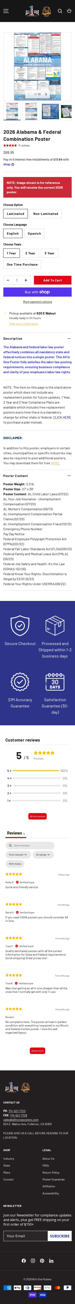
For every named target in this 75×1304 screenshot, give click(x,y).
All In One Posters (41, 1279)
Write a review (37, 816)
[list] (37, 66)
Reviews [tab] (16, 832)
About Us (48, 1158)
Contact (8, 1179)
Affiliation (48, 1186)
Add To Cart (52, 280)
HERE (55, 463)
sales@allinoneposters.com (21, 1119)
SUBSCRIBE (60, 1235)
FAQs (45, 1165)
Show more (37, 1050)
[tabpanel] (37, 950)
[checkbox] (15, 864)
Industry (8, 1158)
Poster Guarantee (53, 1179)
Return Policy (50, 1172)
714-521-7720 (17, 1111)
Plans (6, 1172)
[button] (37, 770)
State (6, 1165)
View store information (23, 323)
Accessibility (50, 1193)
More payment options (37, 301)
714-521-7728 (18, 1115)
